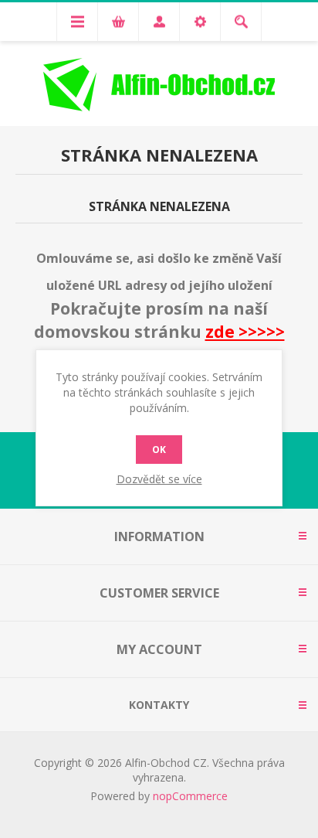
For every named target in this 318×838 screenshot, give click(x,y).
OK (159, 449)
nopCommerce (190, 796)
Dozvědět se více (159, 479)
